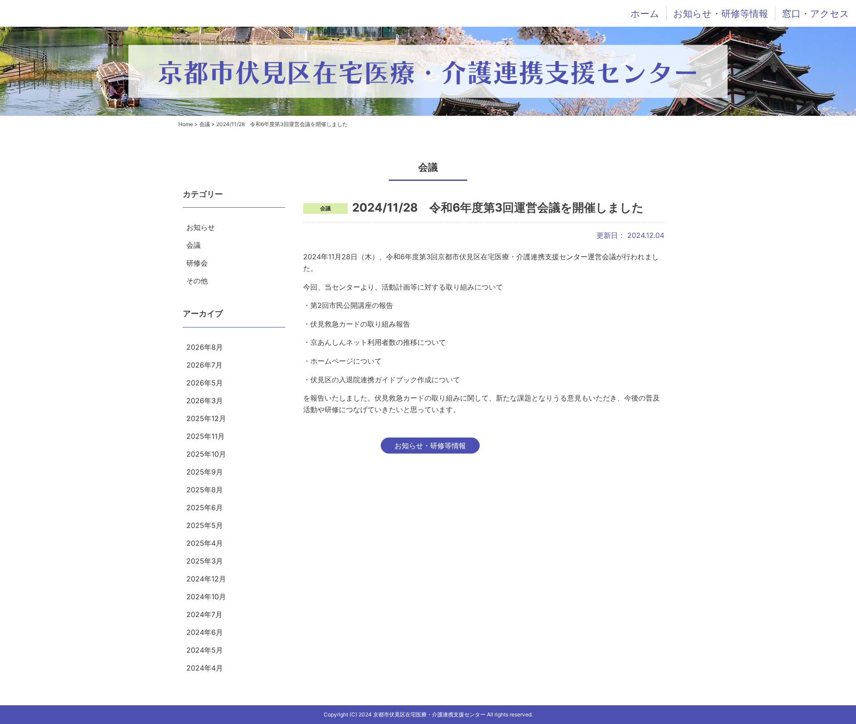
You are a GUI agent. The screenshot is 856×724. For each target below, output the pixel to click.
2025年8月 (204, 489)
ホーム (644, 13)
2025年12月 (206, 418)
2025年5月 (204, 525)
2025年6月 (204, 507)
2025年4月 (204, 543)
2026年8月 (204, 347)
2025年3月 (204, 560)
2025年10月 (206, 454)
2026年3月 (204, 400)
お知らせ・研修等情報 (720, 13)
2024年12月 (206, 578)
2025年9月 (204, 471)
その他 (197, 280)
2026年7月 (204, 364)
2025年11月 (205, 436)
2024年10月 (206, 596)
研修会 (197, 262)
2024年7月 (204, 614)
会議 (193, 245)
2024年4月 (204, 667)
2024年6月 (204, 632)
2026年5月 (204, 382)
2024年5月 (204, 650)
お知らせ (200, 227)
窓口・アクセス (815, 13)
